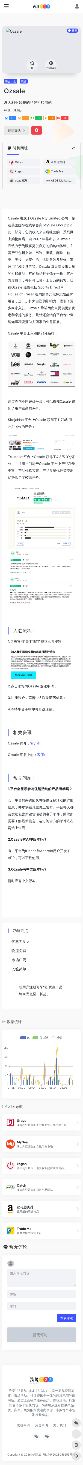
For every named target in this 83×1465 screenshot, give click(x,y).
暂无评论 (18, 1247)
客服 (40, 755)
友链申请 (23, 1425)
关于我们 (59, 1425)
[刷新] (74, 148)
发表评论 (66, 1318)
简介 (33, 743)
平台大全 (10, 81)
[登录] (76, 7)
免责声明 (41, 1425)
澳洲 (24, 81)
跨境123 (36, 1454)
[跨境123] (41, 6)
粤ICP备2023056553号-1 (58, 1454)
